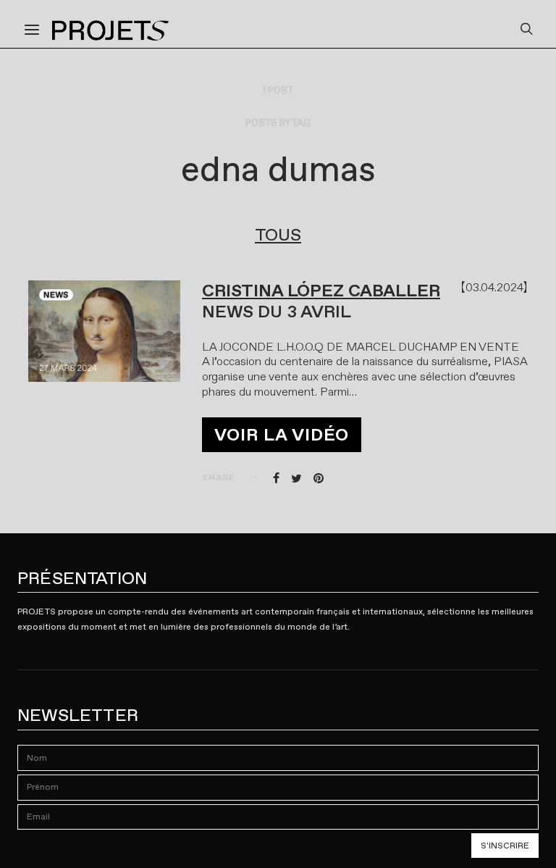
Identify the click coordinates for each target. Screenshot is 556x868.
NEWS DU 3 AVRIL (276, 311)
